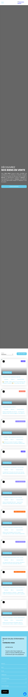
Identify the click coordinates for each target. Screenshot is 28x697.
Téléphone (3, 674)
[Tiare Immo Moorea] (22, 2)
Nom (2, 667)
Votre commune (5, 678)
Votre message (5, 685)
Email (2, 671)
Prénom (3, 663)
